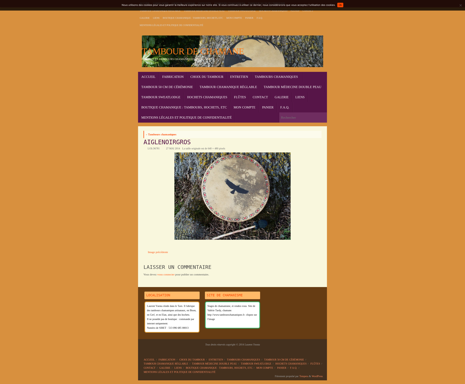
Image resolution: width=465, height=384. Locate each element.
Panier (249, 18)
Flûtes (295, 10)
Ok (340, 5)
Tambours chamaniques (161, 134)
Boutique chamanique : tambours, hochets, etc (193, 18)
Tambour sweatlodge (242, 10)
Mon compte (234, 18)
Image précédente (158, 252)
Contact (307, 10)
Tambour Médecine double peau (204, 10)
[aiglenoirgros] (232, 196)
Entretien (216, 359)
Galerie (145, 18)
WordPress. (317, 376)
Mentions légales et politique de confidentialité (171, 25)
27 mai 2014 (173, 148)
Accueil (149, 359)
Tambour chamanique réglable (160, 10)
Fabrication (167, 359)
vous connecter (166, 274)
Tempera (303, 376)
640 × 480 (213, 148)
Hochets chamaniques (273, 10)
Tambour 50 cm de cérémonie (284, 359)
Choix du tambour (192, 359)
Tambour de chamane (193, 51)
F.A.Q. (260, 18)
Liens (156, 18)
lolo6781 (154, 148)
